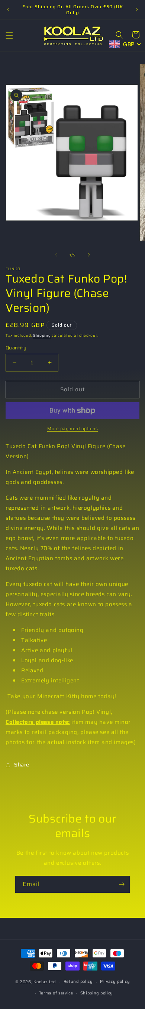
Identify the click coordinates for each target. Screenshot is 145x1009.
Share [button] (21, 764)
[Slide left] (56, 255)
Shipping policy (96, 993)
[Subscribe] (121, 884)
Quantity (16, 348)
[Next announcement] (137, 9)
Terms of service (56, 993)
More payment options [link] (72, 428)
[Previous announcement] (8, 9)
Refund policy (78, 981)
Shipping (42, 335)
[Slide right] (89, 255)
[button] (9, 35)
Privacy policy (115, 981)
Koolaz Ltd (44, 982)
